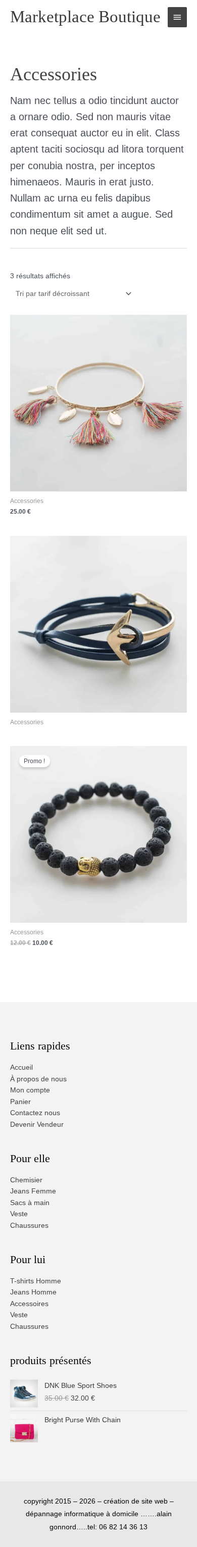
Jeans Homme (33, 1292)
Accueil (21, 1067)
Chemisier (26, 1180)
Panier (20, 1102)
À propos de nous (38, 1079)
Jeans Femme (33, 1191)
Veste (19, 1214)
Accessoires (29, 1304)
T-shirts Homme (35, 1281)
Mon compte (30, 1090)
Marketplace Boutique (85, 17)
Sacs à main (30, 1203)
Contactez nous (35, 1113)
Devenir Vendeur (37, 1124)
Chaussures (29, 1225)
